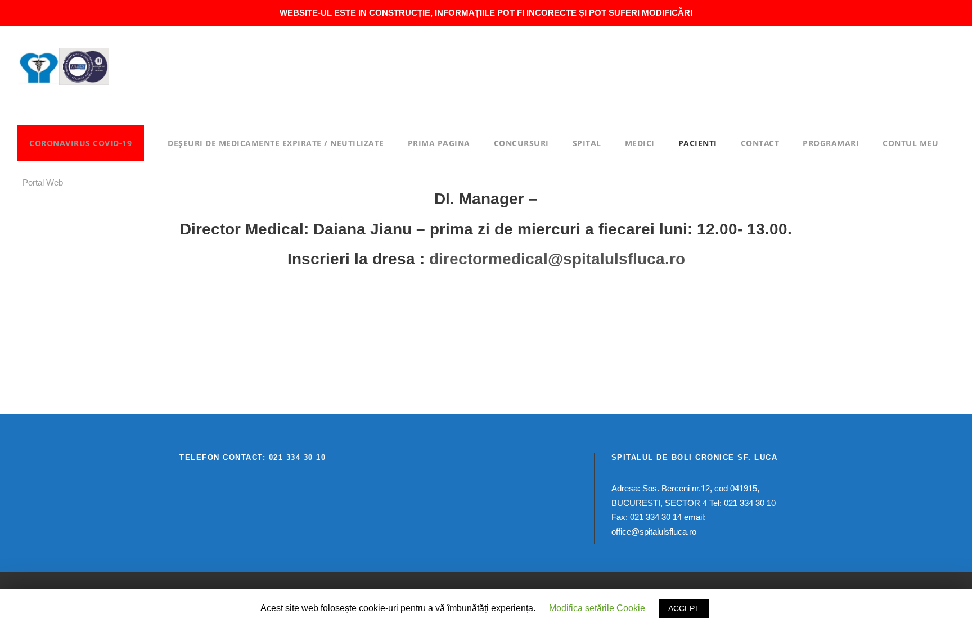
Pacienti (697, 143)
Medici (640, 143)
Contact (760, 143)
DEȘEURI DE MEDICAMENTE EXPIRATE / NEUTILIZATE (276, 143)
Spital (587, 143)
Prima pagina (439, 143)
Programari (831, 143)
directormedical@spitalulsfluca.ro (557, 259)
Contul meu (910, 143)
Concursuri (521, 143)
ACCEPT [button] (684, 608)
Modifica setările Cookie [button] (597, 608)
